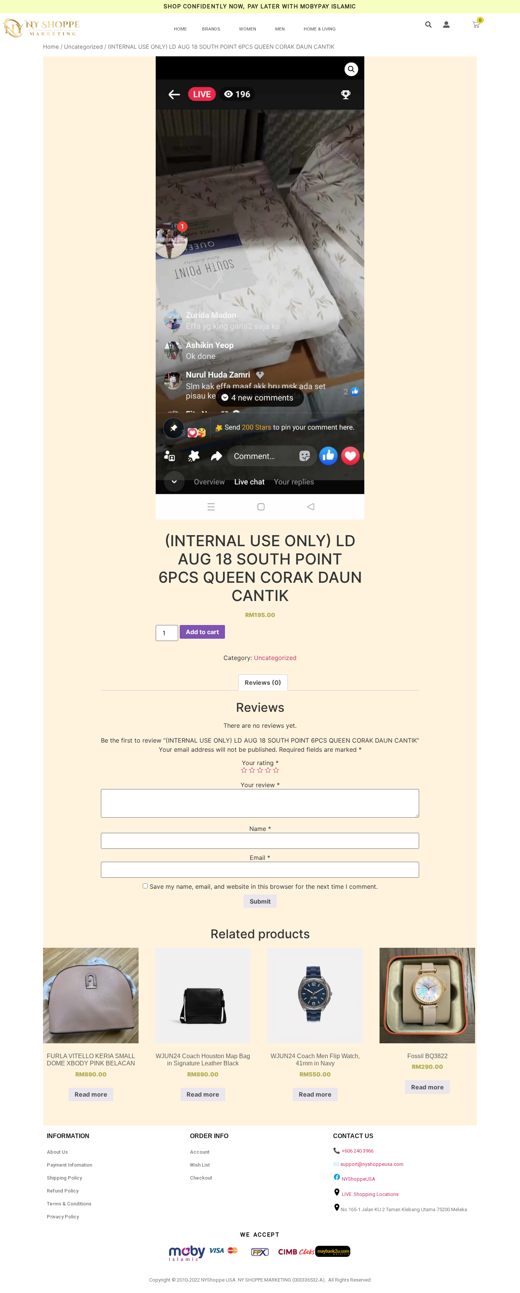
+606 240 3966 (357, 1151)
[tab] (263, 682)
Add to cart (202, 632)
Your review (260, 785)
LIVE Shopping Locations (370, 1194)
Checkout (201, 1178)
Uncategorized (83, 46)
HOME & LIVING (320, 29)
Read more (91, 1094)
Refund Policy (62, 1191)
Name (260, 829)
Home (51, 46)
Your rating (260, 763)
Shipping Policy (64, 1178)
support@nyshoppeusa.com (372, 1164)
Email (260, 858)
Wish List (200, 1165)
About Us (57, 1152)
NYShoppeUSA (358, 1179)
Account (199, 1152)
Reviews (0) (263, 682)
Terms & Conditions (69, 1204)
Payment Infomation (69, 1165)
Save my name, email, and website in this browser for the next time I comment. (264, 886)
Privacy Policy (63, 1217)
